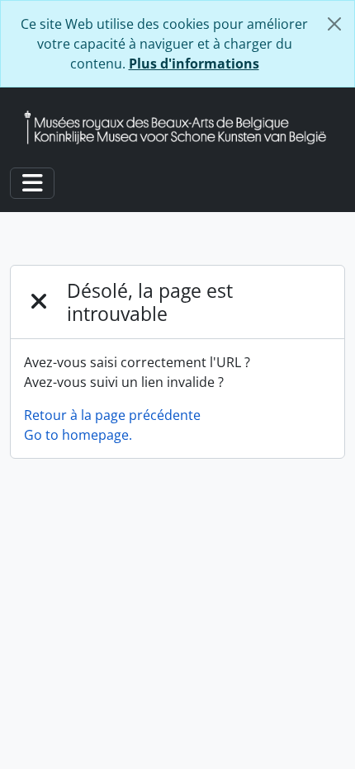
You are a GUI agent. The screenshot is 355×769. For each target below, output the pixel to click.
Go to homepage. (78, 435)
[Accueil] (181, 127)
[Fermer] (334, 24)
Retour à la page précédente (112, 415)
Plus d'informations (194, 63)
